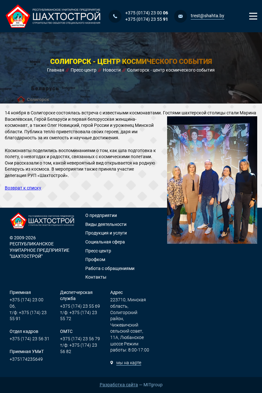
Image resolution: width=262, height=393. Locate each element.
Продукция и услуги (106, 232)
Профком (95, 259)
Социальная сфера (105, 241)
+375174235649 (26, 359)
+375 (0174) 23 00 (146, 12)
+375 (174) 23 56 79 (80, 338)
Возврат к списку (23, 187)
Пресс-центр (98, 250)
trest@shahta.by (207, 15)
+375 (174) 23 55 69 (80, 306)
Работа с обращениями (110, 268)
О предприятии (101, 215)
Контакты (95, 277)
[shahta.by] (53, 16)
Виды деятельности (106, 224)
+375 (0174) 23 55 (146, 19)
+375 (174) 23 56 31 (30, 338)
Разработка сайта (119, 384)
